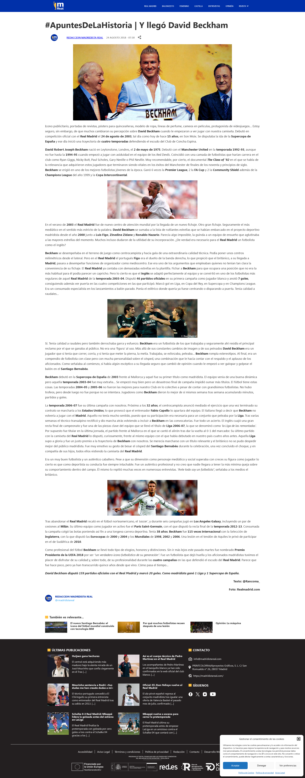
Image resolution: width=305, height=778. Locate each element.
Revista (242, 6)
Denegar (261, 765)
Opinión (229, 6)
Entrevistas (214, 6)
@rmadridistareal (64, 600)
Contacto (194, 751)
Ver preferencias (287, 765)
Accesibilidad (85, 751)
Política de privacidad (265, 772)
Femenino (184, 6)
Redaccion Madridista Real (85, 37)
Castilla (198, 6)
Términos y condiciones (127, 751)
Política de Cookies (246, 772)
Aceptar (235, 765)
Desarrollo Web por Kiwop (218, 751)
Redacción (179, 751)
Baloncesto (168, 6)
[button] (298, 738)
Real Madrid (150, 6)
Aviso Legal (280, 772)
